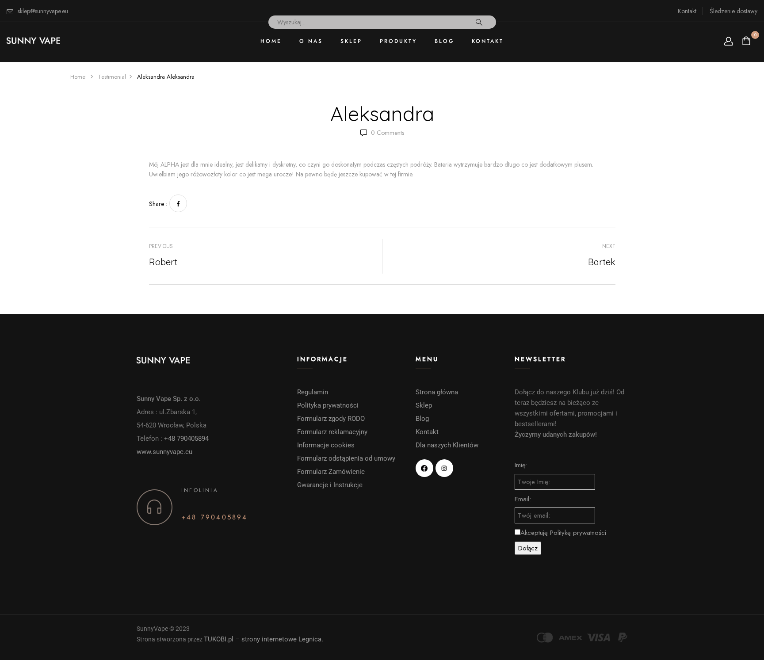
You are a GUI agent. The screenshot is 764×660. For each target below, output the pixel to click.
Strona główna (437, 392)
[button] (747, 40)
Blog (422, 419)
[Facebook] (178, 203)
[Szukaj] (479, 22)
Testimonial (112, 76)
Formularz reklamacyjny (333, 432)
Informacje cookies (326, 445)
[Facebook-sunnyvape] (424, 468)
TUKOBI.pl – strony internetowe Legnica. (263, 639)
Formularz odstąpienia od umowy (346, 458)
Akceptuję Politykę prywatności (563, 533)
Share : (158, 203)
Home (77, 76)
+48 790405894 (186, 439)
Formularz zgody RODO (331, 419)
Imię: (521, 465)
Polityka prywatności (328, 405)
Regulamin (312, 392)
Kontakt (687, 11)
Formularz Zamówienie (331, 472)
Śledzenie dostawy (733, 11)
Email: (523, 499)
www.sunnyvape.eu (164, 452)
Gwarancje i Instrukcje (330, 485)
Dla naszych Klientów (447, 445)
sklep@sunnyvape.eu (43, 11)
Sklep (424, 405)
